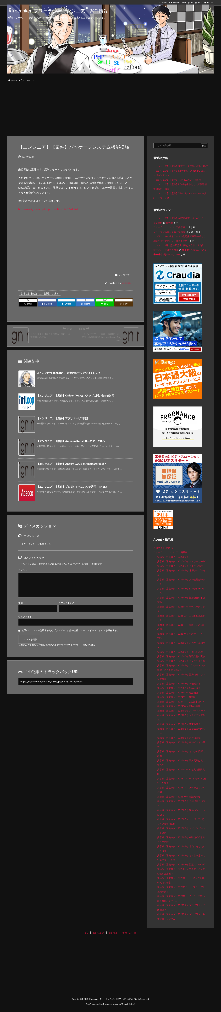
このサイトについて (163, 547)
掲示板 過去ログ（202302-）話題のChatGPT (181, 864)
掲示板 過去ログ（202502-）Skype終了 (178, 688)
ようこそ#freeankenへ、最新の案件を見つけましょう (69, 372)
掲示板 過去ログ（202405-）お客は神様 (179, 737)
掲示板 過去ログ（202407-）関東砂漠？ (178, 724)
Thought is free (128, 1004)
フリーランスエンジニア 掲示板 (170, 552)
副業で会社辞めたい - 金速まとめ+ (171, 240)
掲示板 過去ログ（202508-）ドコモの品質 (180, 651)
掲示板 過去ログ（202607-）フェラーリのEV (181, 561)
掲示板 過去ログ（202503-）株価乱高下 (179, 683)
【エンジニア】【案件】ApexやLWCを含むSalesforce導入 (72, 463)
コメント (22, 570)
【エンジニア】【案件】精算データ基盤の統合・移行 (180, 166)
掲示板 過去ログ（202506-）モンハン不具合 (181, 660)
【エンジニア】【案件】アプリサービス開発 (62, 418)
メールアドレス (66, 602)
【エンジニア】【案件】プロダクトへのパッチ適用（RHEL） (72, 486)
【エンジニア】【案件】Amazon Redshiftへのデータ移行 (71, 441)
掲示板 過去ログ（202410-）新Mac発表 (178, 706)
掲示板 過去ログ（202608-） (173, 556)
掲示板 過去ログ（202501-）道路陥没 (177, 692)
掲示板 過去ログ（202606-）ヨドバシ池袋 (180, 565)
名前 (20, 602)
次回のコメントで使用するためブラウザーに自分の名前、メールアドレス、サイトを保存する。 (70, 630)
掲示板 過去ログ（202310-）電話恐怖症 (178, 796)
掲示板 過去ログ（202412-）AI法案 (176, 697)
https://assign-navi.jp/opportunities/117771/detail (48, 209)
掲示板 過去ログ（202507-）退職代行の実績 (181, 656)
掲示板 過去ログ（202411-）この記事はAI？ (180, 701)
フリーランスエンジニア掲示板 (169, 227)
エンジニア (29, 80)
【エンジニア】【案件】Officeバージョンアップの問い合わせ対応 (75, 395)
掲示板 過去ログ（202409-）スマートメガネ (181, 710)
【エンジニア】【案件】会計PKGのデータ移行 (177, 179)
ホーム (14, 80)
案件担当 (127, 283)
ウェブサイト (25, 616)
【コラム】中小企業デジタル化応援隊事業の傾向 (178, 236)
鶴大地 (169, 222)
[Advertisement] (110, 109)
